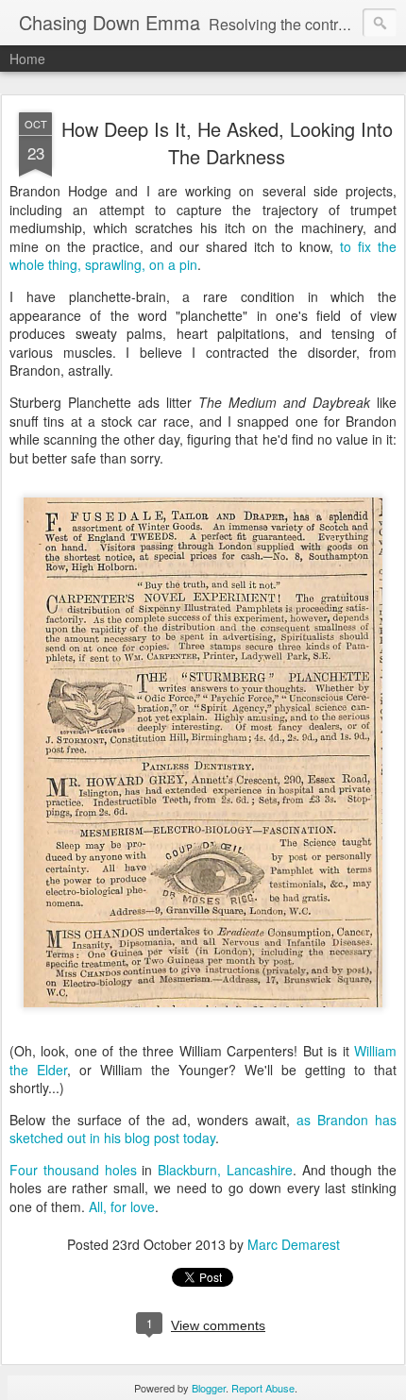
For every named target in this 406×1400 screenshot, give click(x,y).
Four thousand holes (73, 1169)
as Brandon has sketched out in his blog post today (203, 1129)
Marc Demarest (293, 1244)
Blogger (209, 1387)
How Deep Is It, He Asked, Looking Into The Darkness (227, 142)
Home (27, 58)
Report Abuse (263, 1387)
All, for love (122, 1206)
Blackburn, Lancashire (225, 1169)
